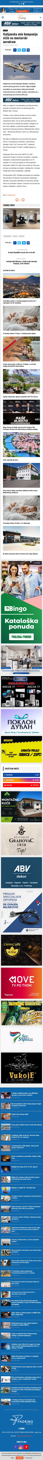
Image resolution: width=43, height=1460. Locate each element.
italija (15, 236)
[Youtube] (26, 1447)
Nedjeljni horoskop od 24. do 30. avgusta (25, 1167)
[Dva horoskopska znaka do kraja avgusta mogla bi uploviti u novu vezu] (5, 1106)
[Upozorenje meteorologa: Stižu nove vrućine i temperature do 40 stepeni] (5, 1263)
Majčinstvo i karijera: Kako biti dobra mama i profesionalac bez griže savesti (26, 1178)
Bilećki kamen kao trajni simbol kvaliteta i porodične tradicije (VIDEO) (25, 1324)
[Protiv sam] (23, 200)
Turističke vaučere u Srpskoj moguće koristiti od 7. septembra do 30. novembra (19, 302)
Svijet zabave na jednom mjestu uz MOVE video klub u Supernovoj (26, 1313)
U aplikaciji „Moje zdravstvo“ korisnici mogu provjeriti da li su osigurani (25, 1136)
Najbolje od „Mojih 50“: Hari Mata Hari (24, 1188)
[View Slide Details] (22, 23)
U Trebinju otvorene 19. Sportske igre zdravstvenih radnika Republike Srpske (24, 1401)
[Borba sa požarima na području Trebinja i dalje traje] (5, 1158)
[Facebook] (15, 1447)
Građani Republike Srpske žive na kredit (21, 252)
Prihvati (19, 1458)
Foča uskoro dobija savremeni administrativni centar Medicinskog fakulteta (20, 491)
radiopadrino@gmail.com (24, 1436)
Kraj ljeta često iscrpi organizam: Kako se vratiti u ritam (27, 1367)
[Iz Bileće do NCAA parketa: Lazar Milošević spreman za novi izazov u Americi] (5, 1095)
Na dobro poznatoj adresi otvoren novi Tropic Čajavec (20, 554)
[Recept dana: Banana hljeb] (5, 1116)
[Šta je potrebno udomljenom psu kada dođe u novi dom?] (5, 1252)
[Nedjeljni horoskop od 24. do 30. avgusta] (5, 1169)
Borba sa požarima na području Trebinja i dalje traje (26, 1157)
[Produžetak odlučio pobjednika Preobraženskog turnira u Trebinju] (5, 1273)
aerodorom (7, 236)
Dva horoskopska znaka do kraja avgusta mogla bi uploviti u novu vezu (26, 1105)
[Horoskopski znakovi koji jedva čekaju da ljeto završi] (5, 1284)
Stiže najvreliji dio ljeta (10, 460)
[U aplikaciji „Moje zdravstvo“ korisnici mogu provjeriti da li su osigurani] (5, 1137)
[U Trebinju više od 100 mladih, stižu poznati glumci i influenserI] (5, 1148)
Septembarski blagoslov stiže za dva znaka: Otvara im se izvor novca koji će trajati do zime (26, 1229)
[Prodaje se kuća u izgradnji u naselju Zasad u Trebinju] (5, 1198)
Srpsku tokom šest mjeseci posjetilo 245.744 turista (20, 396)
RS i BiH (5, 30)
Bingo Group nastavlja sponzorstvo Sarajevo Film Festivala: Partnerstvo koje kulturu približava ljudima (20, 428)
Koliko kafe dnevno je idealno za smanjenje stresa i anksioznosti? (25, 1357)
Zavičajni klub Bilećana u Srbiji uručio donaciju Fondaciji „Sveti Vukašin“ (21, 262)
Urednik (7, 45)
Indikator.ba (11, 195)
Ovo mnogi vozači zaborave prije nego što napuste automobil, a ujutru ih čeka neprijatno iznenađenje (26, 1302)
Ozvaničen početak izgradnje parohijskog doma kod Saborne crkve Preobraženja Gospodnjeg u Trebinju (26, 1389)
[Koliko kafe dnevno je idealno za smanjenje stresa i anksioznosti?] (5, 1358)
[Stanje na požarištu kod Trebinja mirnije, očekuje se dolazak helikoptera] (5, 1336)
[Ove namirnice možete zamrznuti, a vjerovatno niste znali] (5, 1294)
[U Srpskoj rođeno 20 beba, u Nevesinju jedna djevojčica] (5, 1219)
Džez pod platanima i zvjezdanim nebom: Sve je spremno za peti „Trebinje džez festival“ (26, 1378)
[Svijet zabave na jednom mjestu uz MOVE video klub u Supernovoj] (5, 1315)
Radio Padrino (15, 2)
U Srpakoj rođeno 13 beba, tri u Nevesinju (16, 523)
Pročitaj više (28, 1458)
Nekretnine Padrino (27, 2)
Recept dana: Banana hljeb (20, 1114)
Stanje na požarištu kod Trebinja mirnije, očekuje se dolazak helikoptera (24, 1334)
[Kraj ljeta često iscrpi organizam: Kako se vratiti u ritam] (5, 1369)
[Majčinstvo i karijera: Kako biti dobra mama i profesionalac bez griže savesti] (5, 1179)
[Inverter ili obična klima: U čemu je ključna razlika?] (5, 1242)
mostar (21, 236)
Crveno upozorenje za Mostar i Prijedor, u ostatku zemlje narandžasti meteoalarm (19, 365)
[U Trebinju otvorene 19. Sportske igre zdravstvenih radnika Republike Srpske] (5, 1402)
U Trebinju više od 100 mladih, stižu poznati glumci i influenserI (25, 1146)
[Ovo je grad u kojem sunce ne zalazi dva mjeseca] (5, 1127)
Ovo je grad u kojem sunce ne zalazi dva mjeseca (27, 1125)
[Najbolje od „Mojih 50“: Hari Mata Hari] (5, 1190)
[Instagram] (21, 1447)
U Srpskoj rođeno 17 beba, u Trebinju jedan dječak (19, 333)
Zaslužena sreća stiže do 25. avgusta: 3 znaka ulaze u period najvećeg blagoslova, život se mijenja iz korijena (26, 1346)
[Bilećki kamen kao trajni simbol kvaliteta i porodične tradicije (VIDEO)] (5, 1325)
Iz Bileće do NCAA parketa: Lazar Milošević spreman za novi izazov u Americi (25, 1094)
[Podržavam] (17, 200)
